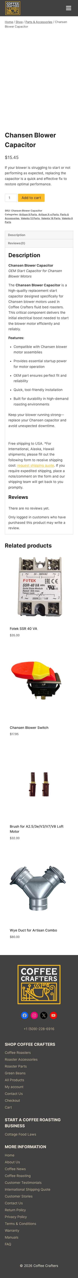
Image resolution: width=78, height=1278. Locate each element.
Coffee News (15, 1169)
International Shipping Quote (27, 1189)
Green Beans (15, 1073)
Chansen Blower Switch (29, 728)
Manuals (11, 1237)
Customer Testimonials (23, 1183)
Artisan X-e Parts (48, 214)
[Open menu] (68, 8)
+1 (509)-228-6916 (39, 1029)
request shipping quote (35, 465)
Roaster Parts (16, 1066)
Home (9, 1155)
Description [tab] (16, 235)
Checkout (12, 1101)
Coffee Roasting (18, 1176)
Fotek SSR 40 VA (23, 629)
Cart (8, 1107)
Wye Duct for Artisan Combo (33, 930)
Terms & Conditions (20, 1224)
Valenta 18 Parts (50, 218)
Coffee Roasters (18, 1053)
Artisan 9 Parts (28, 214)
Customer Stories (19, 1196)
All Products (14, 1080)
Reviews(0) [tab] (16, 243)
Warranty (12, 1230)
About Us (12, 1162)
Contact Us (14, 1094)
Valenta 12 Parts (30, 218)
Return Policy (15, 1210)
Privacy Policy (16, 1217)
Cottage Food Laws (20, 1134)
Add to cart (31, 198)
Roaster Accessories (21, 1059)
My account (14, 1087)
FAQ (8, 1244)
